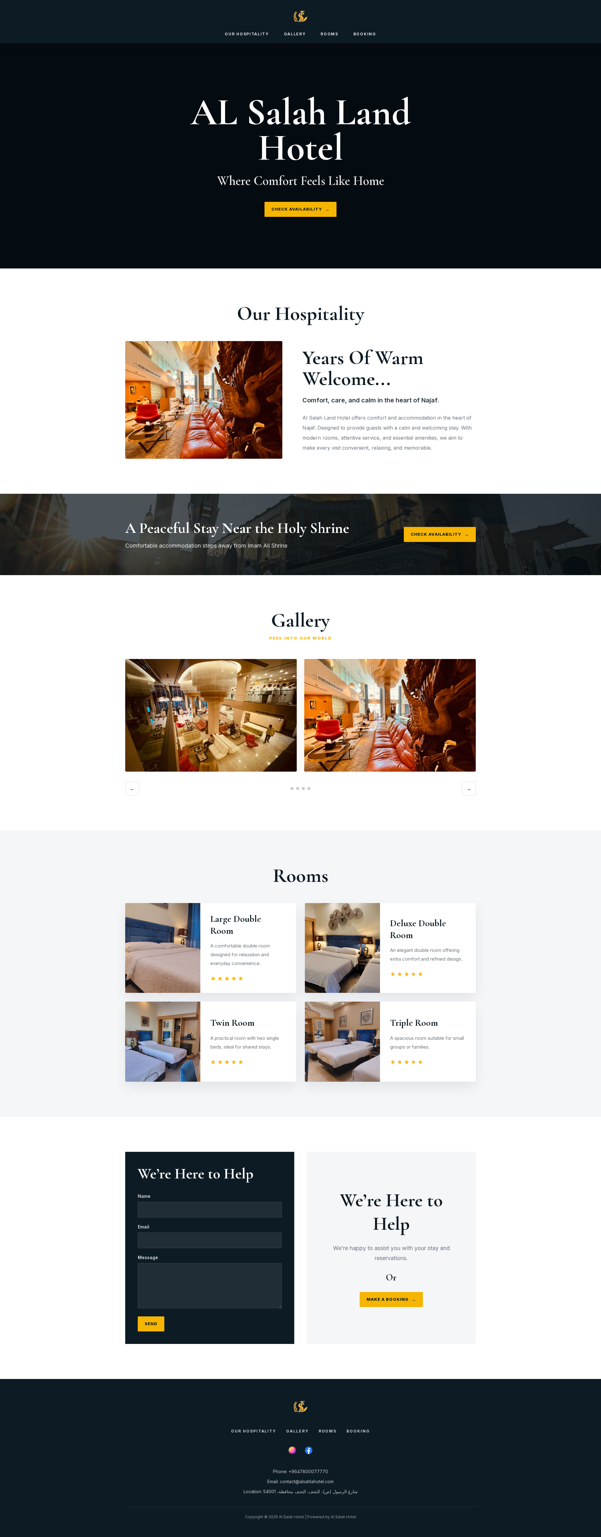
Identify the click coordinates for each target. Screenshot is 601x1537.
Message (148, 1257)
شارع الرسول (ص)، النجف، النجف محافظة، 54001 (310, 1491)
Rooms (329, 34)
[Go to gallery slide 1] (292, 788)
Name (144, 1196)
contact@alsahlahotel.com (307, 1481)
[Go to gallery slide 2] (297, 788)
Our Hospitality (247, 34)
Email (143, 1226)
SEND (151, 1323)
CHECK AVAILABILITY (300, 209)
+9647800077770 (308, 1471)
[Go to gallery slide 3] (303, 788)
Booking (364, 34)
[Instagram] (292, 1450)
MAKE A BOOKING (391, 1299)
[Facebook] (308, 1450)
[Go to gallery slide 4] (309, 788)
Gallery (295, 34)
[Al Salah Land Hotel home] (300, 16)
